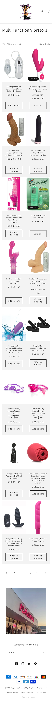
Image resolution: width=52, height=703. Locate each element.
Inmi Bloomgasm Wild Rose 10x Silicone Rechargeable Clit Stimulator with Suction (38, 478)
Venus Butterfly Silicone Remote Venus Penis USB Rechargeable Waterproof (38, 413)
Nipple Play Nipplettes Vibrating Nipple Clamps (38, 348)
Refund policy (42, 688)
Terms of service (27, 692)
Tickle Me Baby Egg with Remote (38, 216)
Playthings (15, 688)
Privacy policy (12, 692)
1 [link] (6, 572)
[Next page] (45, 573)
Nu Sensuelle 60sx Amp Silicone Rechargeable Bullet (38, 152)
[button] (3, 11)
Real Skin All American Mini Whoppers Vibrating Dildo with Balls (38, 282)
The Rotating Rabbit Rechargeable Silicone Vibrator (38, 88)
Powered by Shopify (26, 688)
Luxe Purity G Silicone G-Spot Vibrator (38, 540)
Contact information (27, 697)
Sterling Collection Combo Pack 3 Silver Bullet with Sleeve (14, 88)
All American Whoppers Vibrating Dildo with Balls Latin (13, 152)
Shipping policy (42, 692)
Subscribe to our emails (26, 644)
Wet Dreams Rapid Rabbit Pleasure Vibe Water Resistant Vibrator (14, 218)
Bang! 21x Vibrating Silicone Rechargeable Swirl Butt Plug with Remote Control (14, 542)
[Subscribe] (42, 652)
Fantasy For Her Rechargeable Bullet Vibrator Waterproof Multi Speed (14, 349)
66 (38, 572)
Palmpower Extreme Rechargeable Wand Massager (14, 476)
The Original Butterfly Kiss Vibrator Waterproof (13, 281)
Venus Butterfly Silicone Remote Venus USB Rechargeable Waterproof (14, 413)
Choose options (14, 170)
